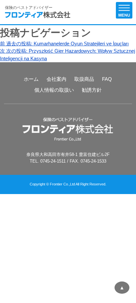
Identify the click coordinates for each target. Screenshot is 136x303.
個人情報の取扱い (54, 90)
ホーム (31, 79)
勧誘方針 (92, 90)
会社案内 (56, 79)
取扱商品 (84, 79)
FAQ (107, 79)
